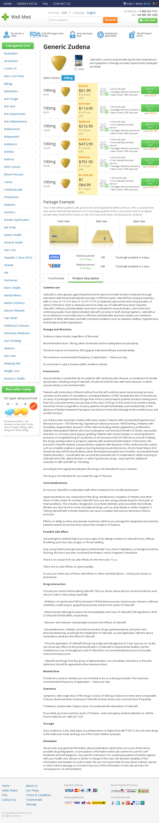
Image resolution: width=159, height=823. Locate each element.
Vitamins (9, 348)
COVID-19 (10, 68)
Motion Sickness (14, 303)
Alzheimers (11, 91)
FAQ (45, 3)
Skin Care (10, 356)
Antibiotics (10, 144)
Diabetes (9, 204)
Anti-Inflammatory (15, 121)
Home (6, 786)
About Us (32, 786)
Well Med (21, 17)
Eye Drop (10, 227)
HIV (6, 272)
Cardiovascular (13, 189)
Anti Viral (9, 106)
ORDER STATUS (27, 3)
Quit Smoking (12, 340)
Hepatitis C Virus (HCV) (18, 257)
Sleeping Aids (12, 363)
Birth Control (12, 167)
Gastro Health (13, 235)
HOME (7, 3)
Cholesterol (11, 197)
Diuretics (9, 212)
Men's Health (12, 288)
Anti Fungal (11, 99)
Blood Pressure (13, 174)
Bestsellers (11, 53)
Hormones (10, 280)
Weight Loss (12, 371)
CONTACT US (61, 3)
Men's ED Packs (14, 76)
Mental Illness (12, 295)
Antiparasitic (11, 136)
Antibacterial (12, 129)
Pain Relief (10, 318)
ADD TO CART (150, 90)
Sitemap (31, 804)
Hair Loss (10, 250)
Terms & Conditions (38, 795)
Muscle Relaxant (14, 310)
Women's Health (14, 378)
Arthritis (9, 152)
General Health (13, 242)
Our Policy (32, 790)
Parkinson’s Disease (16, 325)
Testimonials (55, 278)
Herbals (9, 265)
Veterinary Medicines (17, 333)
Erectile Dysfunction (16, 220)
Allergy (8, 83)
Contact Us (9, 799)
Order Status (10, 790)
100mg (68, 78)
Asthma (9, 159)
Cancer (8, 182)
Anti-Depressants (15, 114)
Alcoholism (11, 61)
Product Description (85, 278)
